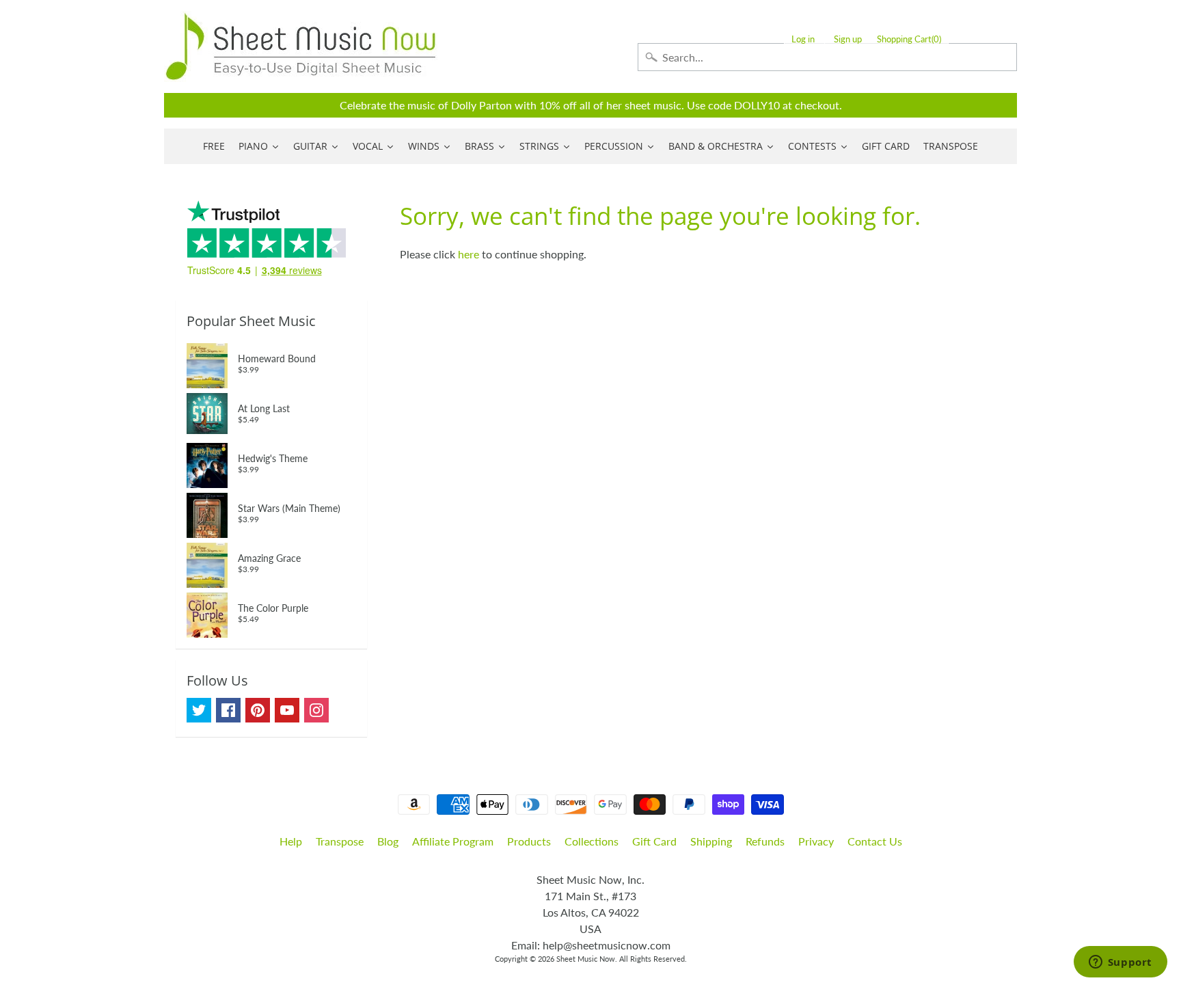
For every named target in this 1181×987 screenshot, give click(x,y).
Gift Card (654, 841)
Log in (803, 39)
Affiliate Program (452, 841)
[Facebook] (228, 710)
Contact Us (874, 841)
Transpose (340, 841)
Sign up (848, 39)
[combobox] (827, 57)
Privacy (816, 841)
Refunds (765, 841)
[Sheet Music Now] (300, 46)
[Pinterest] (257, 710)
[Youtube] (287, 710)
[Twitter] (199, 710)
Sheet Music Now (585, 958)
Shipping (711, 841)
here (468, 253)
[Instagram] (316, 710)
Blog (387, 841)
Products (529, 841)
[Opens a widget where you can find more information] (1120, 963)
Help (291, 841)
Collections (592, 841)
